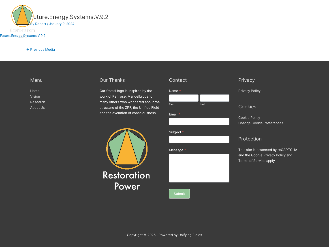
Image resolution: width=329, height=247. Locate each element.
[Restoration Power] (22, 21)
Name (175, 91)
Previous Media (40, 49)
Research (289, 21)
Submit (179, 194)
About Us (310, 21)
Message (177, 150)
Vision (270, 21)
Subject (176, 132)
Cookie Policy (249, 117)
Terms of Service (251, 161)
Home (253, 21)
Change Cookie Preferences (260, 123)
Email (174, 114)
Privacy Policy (249, 91)
